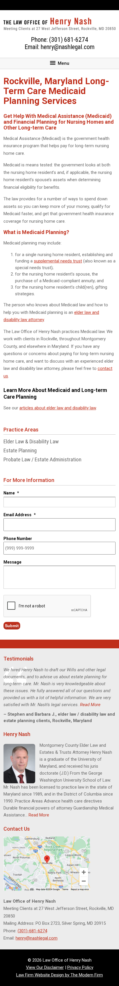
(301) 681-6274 (68, 39)
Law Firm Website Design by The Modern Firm (59, 975)
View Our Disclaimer (45, 967)
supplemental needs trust (58, 261)
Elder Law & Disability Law (31, 441)
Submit (12, 625)
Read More (90, 704)
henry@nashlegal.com (67, 47)
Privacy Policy (80, 967)
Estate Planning (20, 450)
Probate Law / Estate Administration (42, 459)
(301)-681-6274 (32, 930)
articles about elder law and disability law (57, 408)
